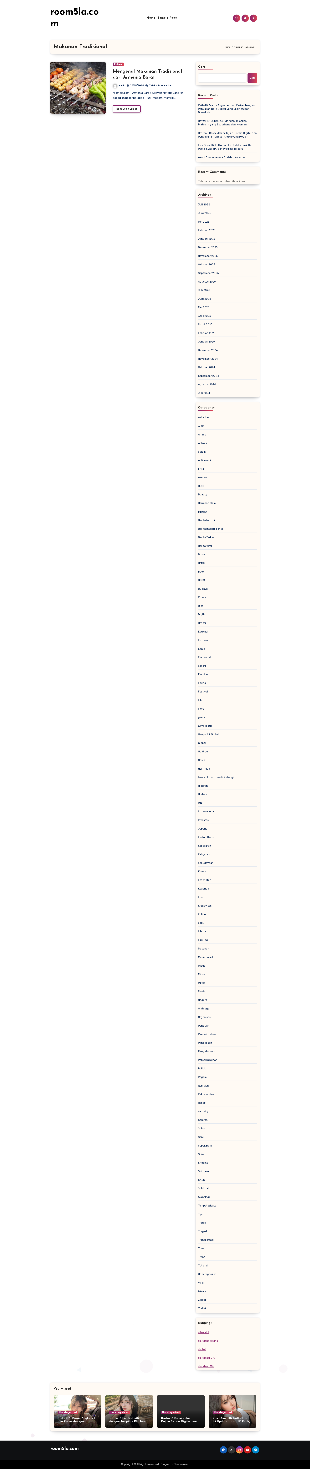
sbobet (202, 1349)
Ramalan (203, 1085)
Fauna (202, 683)
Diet (200, 605)
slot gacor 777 (206, 1357)
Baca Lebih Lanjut (126, 108)
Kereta (202, 871)
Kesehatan (204, 880)
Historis (203, 794)
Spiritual (203, 1188)
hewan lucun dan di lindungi (216, 777)
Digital (202, 614)
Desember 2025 (208, 247)
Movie (201, 982)
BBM (201, 486)
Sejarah (203, 1119)
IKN (200, 802)
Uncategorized (207, 1274)
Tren (201, 1248)
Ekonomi (203, 640)
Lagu (201, 922)
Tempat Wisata (207, 1205)
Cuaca (202, 597)
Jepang (202, 828)
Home (151, 17)
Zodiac (202, 1299)
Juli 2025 (204, 290)
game (201, 717)
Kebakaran (204, 845)
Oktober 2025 (206, 264)
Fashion (203, 674)
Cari (201, 67)
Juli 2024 (204, 393)
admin (121, 85)
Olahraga (203, 1008)
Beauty (202, 494)
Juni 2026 (204, 213)
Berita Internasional (210, 528)
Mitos (201, 974)
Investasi (203, 820)
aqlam (202, 451)
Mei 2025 (203, 307)
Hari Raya (204, 768)
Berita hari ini (206, 520)
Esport (202, 665)
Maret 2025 (205, 324)
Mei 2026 (204, 221)
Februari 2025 (207, 333)
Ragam (202, 1077)
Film (200, 700)
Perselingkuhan (207, 1060)
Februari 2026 (207, 230)
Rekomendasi (206, 1094)
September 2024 (208, 375)
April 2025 (204, 315)
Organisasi (204, 1017)
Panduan (203, 1025)
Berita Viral (205, 545)
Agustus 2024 (207, 384)
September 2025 (208, 273)
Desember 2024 (208, 350)
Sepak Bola (205, 1145)
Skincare (203, 1171)
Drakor (202, 623)
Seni (201, 1137)
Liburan (202, 931)
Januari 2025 (206, 341)
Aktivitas (203, 417)
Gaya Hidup (205, 725)
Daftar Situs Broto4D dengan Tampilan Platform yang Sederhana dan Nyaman (222, 122)
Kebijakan (204, 854)
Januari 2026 (206, 238)
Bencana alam (207, 503)
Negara (202, 1000)
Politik (202, 1068)
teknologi (204, 1197)
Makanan (203, 948)
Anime (202, 434)
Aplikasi (203, 443)
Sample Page (167, 17)
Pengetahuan (206, 1051)
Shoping (203, 1162)
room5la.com (64, 1448)
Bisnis (202, 554)
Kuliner (118, 64)
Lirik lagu (203, 940)
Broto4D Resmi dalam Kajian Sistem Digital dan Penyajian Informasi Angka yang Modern (227, 135)
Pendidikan (205, 1042)
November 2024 (208, 358)
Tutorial (203, 1265)
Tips (200, 1214)
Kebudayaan (205, 862)
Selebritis (204, 1128)
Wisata (202, 1291)
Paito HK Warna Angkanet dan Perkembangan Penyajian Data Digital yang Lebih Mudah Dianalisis (226, 109)
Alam (201, 426)
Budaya (203, 588)
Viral (201, 1282)
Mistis (201, 965)
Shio (201, 1154)
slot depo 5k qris (208, 1340)
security (203, 1111)
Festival (203, 691)
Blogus (165, 1464)
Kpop (201, 897)
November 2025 (208, 255)
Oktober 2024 (206, 367)
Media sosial (205, 957)
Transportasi (206, 1239)
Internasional (206, 811)
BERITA (202, 511)
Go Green (204, 751)
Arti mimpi (204, 460)
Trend (201, 1257)
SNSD (201, 1179)
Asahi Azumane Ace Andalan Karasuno (222, 157)
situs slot (203, 1332)
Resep (202, 1102)
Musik (201, 991)
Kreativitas (205, 905)
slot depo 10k (206, 1366)
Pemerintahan (207, 1034)
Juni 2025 (204, 298)
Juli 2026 (204, 204)
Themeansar (180, 1464)
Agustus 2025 (207, 281)
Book (201, 571)
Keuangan (204, 888)
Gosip (201, 760)
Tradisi (202, 1222)
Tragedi (202, 1231)
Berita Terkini (206, 537)
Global (202, 743)
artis (201, 468)
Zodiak (202, 1308)
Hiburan (203, 785)
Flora (201, 708)
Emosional (204, 657)
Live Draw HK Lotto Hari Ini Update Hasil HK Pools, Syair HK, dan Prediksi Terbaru (225, 147)
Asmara (202, 477)
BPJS (201, 580)
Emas (201, 648)
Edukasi (203, 631)
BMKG (201, 563)
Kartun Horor (206, 837)
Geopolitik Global (208, 734)
